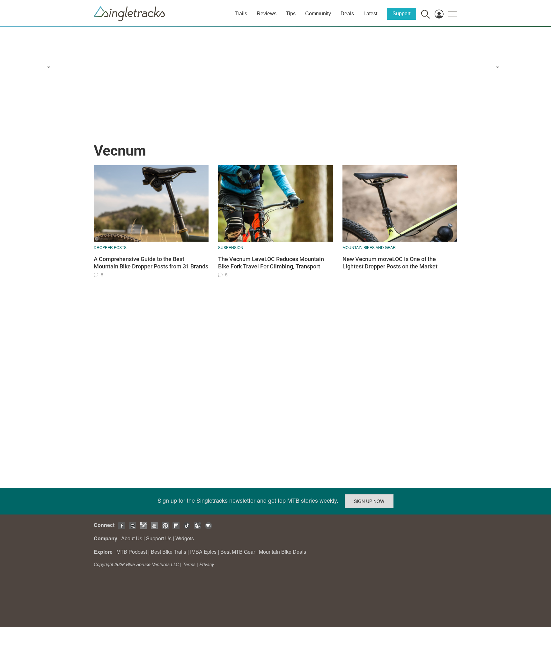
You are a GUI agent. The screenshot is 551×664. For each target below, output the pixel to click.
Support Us (159, 538)
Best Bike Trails (168, 551)
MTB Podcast (131, 551)
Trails (241, 13)
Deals (347, 13)
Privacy (206, 564)
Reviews (266, 13)
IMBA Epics (203, 551)
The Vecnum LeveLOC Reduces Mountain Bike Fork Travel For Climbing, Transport (271, 263)
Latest (370, 13)
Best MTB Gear (237, 551)
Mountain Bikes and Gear (369, 247)
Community (318, 13)
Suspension (230, 247)
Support (401, 13)
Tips (291, 13)
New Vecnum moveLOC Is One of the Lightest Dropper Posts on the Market (389, 263)
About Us (131, 538)
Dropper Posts (110, 247)
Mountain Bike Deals (282, 551)
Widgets (184, 538)
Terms (189, 564)
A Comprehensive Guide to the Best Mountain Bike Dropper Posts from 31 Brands (151, 263)
